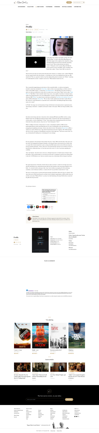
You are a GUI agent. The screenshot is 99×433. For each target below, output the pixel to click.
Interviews (57, 6)
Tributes (51, 418)
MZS (51, 414)
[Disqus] (49, 302)
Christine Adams (53, 241)
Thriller (36, 29)
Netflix (39, 411)
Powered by (29, 210)
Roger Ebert (64, 417)
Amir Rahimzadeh (53, 242)
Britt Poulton (71, 242)
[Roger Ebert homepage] (21, 2)
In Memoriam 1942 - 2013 (45, 425)
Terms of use (53, 430)
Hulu (27, 418)
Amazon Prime (29, 411)
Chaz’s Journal (52, 411)
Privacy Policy (59, 430)
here (38, 221)
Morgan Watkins (53, 244)
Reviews (27, 24)
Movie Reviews (21, 6)
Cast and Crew (16, 413)
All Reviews (16, 411)
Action (27, 410)
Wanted (34, 97)
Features (64, 414)
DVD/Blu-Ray (64, 410)
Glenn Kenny (29, 32)
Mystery (39, 410)
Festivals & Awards (67, 6)
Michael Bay (40, 98)
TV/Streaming (49, 6)
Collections (30, 6)
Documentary (28, 414)
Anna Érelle (71, 238)
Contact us (76, 411)
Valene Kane (44, 89)
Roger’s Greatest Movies (18, 410)
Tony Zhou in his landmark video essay (64, 97)
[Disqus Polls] (49, 276)
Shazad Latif (64, 128)
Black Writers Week (66, 413)
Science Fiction (41, 414)
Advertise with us (78, 413)
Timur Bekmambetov (49, 90)
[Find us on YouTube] (76, 416)
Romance (40, 413)
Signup (69, 2)
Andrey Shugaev (72, 233)
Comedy (27, 413)
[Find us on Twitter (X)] (78, 416)
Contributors (77, 6)
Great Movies (40, 6)
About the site (77, 410)
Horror (27, 417)
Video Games (64, 411)
